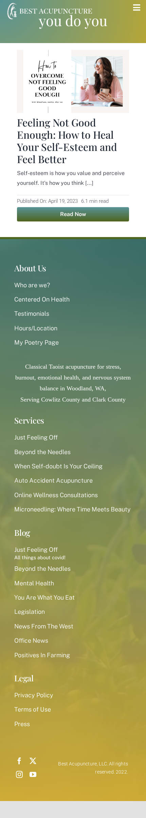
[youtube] (33, 774)
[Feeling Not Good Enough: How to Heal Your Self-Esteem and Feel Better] (73, 55)
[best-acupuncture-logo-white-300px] (49, 3)
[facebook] (19, 761)
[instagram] (19, 774)
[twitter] (33, 761)
